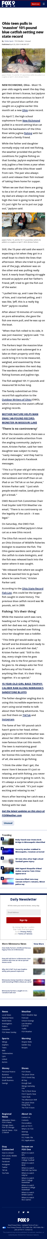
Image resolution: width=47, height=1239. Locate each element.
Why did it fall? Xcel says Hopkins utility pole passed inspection (14, 970)
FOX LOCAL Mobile (9, 1156)
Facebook (6, 1161)
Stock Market (7, 1077)
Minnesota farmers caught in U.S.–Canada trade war (15, 992)
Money (5, 1068)
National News (7, 1018)
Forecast (25, 1018)
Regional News (6, 1115)
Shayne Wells (27, 1042)
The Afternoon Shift (29, 1100)
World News (6, 1021)
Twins (4, 1047)
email (28, 1212)
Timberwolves (7, 1053)
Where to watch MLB (28, 1164)
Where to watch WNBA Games (28, 1193)
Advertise (25, 1134)
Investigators (7, 1023)
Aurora (4, 1062)
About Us (27, 1113)
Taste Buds (26, 1097)
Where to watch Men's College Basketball (28, 1180)
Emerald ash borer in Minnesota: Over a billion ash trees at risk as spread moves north (16, 960)
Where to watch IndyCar (28, 1174)
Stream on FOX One (27, 1148)
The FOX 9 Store (28, 1108)
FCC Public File (27, 1137)
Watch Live (35, 4)
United (4, 1059)
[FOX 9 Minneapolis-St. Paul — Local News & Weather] (9, 4)
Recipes (25, 1047)
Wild (3, 1050)
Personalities (27, 1123)
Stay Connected (8, 1148)
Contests (25, 1120)
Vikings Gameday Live (28, 1087)
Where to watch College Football (28, 1159)
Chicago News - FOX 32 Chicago (8, 1126)
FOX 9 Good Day (28, 1077)
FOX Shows (26, 1071)
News (5, 1011)
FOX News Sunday (9, 1032)
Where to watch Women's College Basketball (28, 1187)
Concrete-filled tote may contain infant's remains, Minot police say (30, 881)
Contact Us (26, 1117)
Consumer (6, 1029)
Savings (5, 1083)
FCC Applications (28, 1140)
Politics (4, 1026)
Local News (6, 1015)
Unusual (28, 41)
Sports (5, 1038)
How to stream (8, 1153)
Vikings (4, 1042)
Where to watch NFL (28, 1154)
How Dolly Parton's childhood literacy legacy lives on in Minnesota (16, 949)
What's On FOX (27, 1129)
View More (39, 944)
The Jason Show (28, 1074)
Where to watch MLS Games (28, 1198)
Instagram (6, 1164)
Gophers (5, 1045)
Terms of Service (25, 934)
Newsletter (6, 1158)
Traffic (24, 1028)
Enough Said (26, 1083)
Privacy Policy (26, 931)
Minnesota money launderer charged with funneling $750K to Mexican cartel (17, 981)
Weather (26, 1011)
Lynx (4, 1056)
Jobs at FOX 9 (27, 1126)
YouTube (5, 1173)
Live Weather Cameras (27, 1024)
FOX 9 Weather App (29, 1015)
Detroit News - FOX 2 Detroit (9, 1131)
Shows (25, 1068)
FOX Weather (19, 41)
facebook (19, 1212)
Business (5, 1074)
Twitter (4, 1167)
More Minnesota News (14, 943)
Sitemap (25, 1132)
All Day (24, 1080)
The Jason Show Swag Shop (28, 1103)
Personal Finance (8, 1071)
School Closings (28, 1021)
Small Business (8, 1080)
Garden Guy (26, 1045)
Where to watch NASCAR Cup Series (29, 1169)
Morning (26, 1038)
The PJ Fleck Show (29, 1091)
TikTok (4, 1170)
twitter (23, 1212)
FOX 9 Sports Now (29, 1094)
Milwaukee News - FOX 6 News (9, 1121)
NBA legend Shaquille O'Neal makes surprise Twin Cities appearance (28, 871)
